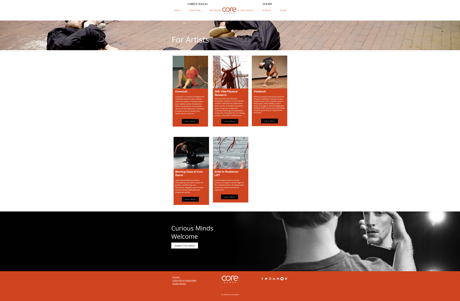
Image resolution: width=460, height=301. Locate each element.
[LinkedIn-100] (274, 278)
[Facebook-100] (262, 278)
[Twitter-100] (266, 278)
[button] (283, 10)
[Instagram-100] (270, 278)
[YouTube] (282, 278)
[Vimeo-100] (286, 278)
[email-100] (278, 278)
